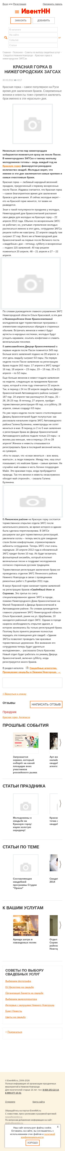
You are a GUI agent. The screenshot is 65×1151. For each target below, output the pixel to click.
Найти (5, 37)
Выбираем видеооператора (21, 999)
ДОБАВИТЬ (43, 20)
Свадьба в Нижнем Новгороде (18, 55)
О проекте (10, 1102)
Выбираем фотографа (18, 981)
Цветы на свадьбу (15, 1017)
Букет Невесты (13, 1011)
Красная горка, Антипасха (16, 717)
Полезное (18, 52)
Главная (7, 52)
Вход (5, 4)
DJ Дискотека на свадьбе (19, 987)
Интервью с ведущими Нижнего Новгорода (29, 1005)
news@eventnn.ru (13, 1117)
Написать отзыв (46, 704)
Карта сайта (39, 1102)
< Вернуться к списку (14, 693)
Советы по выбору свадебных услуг (42, 52)
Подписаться (14, 1032)
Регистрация (19, 4)
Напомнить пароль (52, 4)
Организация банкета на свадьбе (24, 993)
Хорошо (32, 1142)
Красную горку (12, 166)
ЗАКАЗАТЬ (21, 20)
